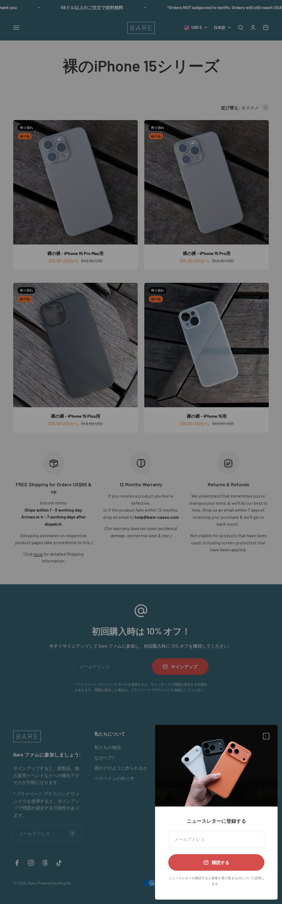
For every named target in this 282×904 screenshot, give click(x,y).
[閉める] (266, 736)
